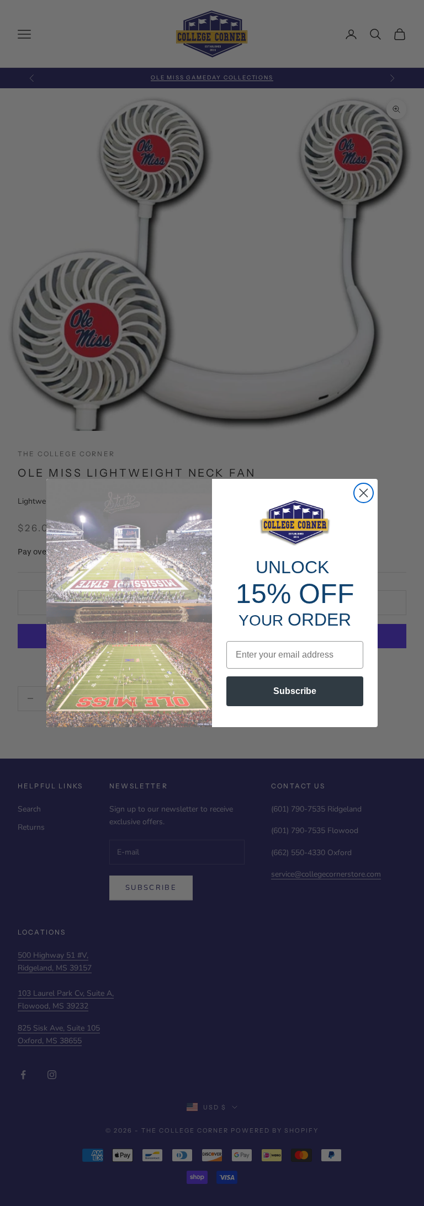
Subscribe (294, 691)
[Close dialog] (363, 493)
